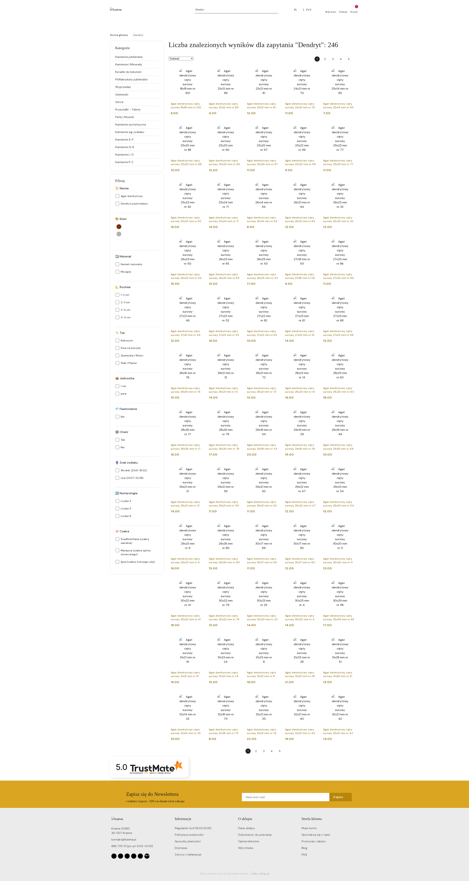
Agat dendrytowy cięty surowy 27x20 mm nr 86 (338, 276)
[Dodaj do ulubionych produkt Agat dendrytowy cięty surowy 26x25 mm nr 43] (276, 240)
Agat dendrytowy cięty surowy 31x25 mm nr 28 (300, 674)
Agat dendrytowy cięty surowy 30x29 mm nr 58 (338, 617)
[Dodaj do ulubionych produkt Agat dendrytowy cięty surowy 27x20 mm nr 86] (352, 240)
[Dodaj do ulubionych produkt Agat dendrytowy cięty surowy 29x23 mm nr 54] (352, 467)
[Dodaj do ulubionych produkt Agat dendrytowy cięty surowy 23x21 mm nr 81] (276, 69)
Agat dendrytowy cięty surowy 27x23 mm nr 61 (299, 332)
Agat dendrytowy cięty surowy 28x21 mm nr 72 (261, 389)
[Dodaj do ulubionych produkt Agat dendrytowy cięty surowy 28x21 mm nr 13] (238, 354)
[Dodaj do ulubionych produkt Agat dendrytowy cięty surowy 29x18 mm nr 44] (276, 410)
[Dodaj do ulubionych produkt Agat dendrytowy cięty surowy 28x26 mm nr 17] (200, 410)
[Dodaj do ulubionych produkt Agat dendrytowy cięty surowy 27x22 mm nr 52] (238, 297)
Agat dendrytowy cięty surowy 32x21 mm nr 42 (338, 731)
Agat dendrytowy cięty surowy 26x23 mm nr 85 (224, 276)
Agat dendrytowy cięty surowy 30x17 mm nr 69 (262, 560)
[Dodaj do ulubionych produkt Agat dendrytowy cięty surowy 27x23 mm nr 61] (314, 297)
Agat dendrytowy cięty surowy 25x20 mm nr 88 (186, 162)
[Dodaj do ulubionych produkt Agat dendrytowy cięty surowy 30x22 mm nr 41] (200, 581)
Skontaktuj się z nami (316, 835)
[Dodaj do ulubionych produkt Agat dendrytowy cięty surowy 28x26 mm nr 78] (238, 410)
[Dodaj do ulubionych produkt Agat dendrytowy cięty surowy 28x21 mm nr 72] (276, 354)
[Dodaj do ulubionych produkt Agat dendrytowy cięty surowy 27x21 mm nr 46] (200, 297)
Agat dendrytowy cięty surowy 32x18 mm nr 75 (223, 731)
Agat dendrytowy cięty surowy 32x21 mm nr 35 (261, 731)
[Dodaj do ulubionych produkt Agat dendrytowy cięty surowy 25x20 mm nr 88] (200, 126)
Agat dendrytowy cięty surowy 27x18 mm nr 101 (300, 276)
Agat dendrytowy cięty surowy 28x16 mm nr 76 (185, 389)
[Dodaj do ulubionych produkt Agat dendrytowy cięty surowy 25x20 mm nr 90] (238, 126)
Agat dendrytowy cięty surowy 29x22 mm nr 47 (300, 503)
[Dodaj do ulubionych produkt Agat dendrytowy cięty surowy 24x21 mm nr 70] (314, 69)
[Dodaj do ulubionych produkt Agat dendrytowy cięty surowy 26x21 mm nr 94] (314, 183)
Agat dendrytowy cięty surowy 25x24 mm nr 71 (224, 219)
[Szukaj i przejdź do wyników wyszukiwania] (276, 9)
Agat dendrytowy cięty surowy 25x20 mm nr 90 (224, 162)
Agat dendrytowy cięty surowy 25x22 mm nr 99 (300, 162)
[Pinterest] (140, 856)
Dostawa (181, 848)
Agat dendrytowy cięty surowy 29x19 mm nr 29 (300, 446)
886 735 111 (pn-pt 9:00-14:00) (132, 846)
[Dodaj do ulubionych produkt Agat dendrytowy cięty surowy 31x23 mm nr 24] (238, 638)
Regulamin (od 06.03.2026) (193, 828)
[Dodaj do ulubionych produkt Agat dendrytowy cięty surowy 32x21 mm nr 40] (314, 695)
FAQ (304, 854)
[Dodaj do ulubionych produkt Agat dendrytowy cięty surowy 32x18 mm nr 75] (238, 695)
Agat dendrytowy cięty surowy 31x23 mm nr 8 (261, 674)
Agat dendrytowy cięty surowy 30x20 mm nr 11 (337, 560)
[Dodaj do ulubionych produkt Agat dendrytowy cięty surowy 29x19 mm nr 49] (352, 410)
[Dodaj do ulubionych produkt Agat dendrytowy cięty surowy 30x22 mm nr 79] (238, 581)
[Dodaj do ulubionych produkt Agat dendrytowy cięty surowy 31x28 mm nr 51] (352, 638)
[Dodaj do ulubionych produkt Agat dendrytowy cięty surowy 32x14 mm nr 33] (200, 695)
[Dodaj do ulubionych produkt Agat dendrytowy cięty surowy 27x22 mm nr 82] (276, 297)
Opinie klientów (248, 841)
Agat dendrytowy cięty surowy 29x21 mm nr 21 (185, 503)
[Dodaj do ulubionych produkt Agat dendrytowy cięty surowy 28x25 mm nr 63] (352, 354)
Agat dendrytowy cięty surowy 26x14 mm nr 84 (262, 219)
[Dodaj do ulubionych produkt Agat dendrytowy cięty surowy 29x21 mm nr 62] (276, 467)
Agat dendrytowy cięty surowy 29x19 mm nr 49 (338, 446)
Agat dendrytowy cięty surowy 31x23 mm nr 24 (224, 674)
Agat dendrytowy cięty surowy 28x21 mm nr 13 (223, 389)
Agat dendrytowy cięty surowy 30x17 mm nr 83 (300, 560)
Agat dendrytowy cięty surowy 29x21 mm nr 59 (224, 503)
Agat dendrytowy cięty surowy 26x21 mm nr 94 (300, 219)
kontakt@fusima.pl (123, 839)
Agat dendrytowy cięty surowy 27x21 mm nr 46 (185, 332)
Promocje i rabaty (314, 841)
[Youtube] (127, 856)
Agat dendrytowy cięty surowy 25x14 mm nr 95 (338, 105)
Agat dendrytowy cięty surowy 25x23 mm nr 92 (186, 219)
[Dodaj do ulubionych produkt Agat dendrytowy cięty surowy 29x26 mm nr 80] (238, 524)
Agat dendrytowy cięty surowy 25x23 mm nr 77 (338, 162)
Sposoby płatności (188, 841)
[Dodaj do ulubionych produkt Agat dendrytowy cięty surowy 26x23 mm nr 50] (200, 240)
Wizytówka (245, 848)
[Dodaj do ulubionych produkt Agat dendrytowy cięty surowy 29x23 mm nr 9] (200, 524)
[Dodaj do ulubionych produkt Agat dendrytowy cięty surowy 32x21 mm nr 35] (276, 695)
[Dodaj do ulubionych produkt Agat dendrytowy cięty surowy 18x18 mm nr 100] (200, 69)
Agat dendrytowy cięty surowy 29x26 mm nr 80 (224, 560)
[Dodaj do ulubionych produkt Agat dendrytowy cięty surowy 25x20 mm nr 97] (276, 126)
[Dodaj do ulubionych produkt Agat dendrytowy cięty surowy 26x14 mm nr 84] (276, 183)
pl (295, 9)
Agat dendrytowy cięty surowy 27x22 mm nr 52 (224, 332)
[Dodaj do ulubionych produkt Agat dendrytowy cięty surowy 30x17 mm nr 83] (314, 524)
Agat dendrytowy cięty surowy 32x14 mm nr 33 (185, 731)
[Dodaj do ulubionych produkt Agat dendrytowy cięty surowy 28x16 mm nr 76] (200, 354)
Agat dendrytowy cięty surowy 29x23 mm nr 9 (185, 560)
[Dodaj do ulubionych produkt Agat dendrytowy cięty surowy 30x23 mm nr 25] (276, 581)
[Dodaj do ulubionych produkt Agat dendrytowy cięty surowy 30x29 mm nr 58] (352, 581)
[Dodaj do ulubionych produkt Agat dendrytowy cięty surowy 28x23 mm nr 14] (314, 354)
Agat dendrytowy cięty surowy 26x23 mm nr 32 (338, 219)
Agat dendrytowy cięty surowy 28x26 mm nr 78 (224, 446)
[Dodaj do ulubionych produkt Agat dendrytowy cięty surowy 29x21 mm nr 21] (200, 467)
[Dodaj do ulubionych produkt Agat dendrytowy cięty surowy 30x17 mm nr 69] (276, 524)
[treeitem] (137, 57)
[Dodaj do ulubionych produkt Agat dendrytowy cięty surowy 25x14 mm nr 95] (352, 69)
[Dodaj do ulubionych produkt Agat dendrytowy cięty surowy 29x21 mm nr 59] (238, 467)
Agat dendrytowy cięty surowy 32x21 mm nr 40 (300, 731)
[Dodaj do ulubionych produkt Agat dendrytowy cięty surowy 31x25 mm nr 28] (314, 638)
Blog (304, 848)
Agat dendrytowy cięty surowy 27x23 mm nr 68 (338, 332)
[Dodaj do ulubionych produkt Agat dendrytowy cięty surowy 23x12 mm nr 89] (238, 69)
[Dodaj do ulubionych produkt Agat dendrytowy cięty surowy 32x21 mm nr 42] (352, 695)
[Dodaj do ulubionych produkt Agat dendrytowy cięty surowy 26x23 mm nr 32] (352, 183)
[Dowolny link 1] (146, 856)
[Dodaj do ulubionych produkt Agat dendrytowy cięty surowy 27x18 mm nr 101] (314, 240)
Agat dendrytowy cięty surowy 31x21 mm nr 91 (185, 674)
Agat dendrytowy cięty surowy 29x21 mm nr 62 (262, 503)
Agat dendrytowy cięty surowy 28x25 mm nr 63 (338, 389)
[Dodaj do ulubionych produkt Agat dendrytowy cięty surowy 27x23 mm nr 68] (352, 297)
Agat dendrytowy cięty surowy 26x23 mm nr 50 (186, 276)
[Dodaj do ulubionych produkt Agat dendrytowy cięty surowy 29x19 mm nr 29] (314, 410)
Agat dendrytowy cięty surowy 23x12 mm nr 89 (224, 105)
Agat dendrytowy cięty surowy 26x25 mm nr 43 (262, 276)
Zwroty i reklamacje (188, 854)
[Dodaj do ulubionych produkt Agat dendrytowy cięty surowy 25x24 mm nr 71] (238, 183)
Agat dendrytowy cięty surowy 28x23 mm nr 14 (300, 389)
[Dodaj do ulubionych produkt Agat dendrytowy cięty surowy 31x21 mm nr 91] (200, 638)
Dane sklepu (246, 828)
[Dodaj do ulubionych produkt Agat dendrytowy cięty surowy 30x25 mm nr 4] (314, 581)
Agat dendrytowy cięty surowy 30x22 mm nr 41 (186, 617)
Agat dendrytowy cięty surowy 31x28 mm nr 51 (337, 674)
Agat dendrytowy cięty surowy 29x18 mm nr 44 (262, 446)
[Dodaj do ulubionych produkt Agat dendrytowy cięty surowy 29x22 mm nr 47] (314, 467)
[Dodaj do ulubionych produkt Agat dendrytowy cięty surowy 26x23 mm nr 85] (238, 240)
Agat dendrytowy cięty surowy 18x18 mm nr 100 (186, 105)
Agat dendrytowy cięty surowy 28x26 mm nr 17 (185, 446)
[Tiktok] (133, 856)
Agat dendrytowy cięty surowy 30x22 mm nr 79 (224, 617)
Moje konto (309, 828)
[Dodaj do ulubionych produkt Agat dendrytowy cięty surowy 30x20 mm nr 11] (352, 524)
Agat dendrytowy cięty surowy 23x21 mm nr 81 (261, 105)
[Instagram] (120, 856)
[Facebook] (114, 856)
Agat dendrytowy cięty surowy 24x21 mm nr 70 (300, 105)
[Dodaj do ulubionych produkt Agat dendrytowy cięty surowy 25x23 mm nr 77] (352, 126)
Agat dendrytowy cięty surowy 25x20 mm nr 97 (262, 162)
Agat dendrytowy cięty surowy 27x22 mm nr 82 (262, 332)
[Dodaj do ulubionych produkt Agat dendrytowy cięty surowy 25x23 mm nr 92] (200, 183)
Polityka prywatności (189, 835)
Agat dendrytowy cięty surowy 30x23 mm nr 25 (262, 617)
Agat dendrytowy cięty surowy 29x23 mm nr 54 (338, 503)
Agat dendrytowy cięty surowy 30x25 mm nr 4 (300, 617)
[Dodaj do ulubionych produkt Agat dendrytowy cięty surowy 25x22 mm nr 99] (314, 126)
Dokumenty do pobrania (255, 835)
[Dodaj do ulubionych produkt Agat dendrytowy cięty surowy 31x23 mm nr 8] (276, 638)
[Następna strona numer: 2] (356, 59)
